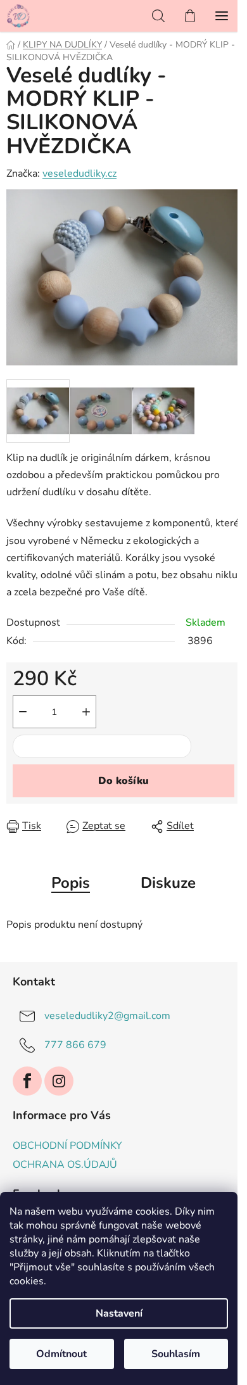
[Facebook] (27, 1081)
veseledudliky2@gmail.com (107, 1016)
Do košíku (123, 781)
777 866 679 (75, 1045)
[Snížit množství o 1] (22, 712)
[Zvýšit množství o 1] (86, 712)
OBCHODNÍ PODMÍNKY (67, 1146)
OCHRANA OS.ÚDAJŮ (65, 1165)
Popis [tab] (70, 883)
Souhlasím (175, 1354)
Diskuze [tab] (168, 883)
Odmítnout (61, 1354)
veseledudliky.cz (79, 173)
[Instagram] (58, 1081)
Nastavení (119, 1313)
